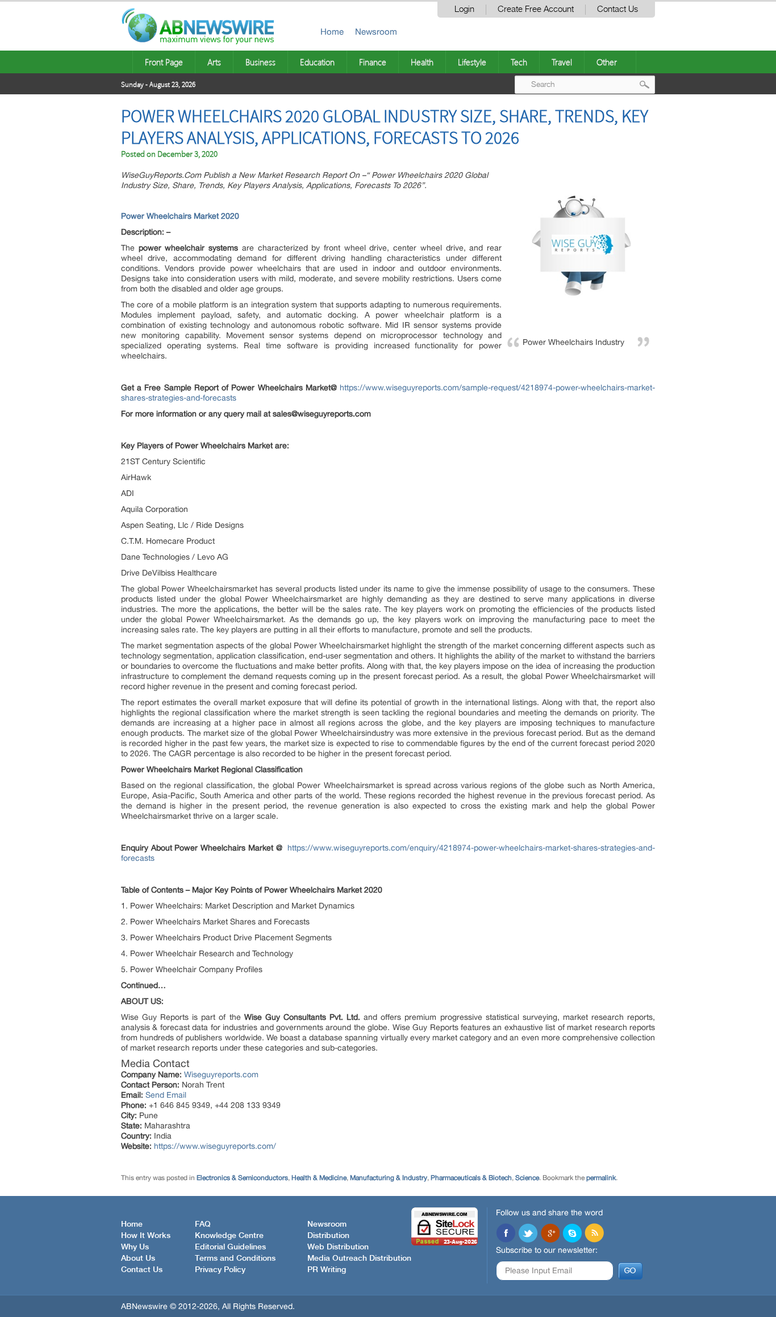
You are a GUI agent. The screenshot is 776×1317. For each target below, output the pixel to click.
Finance (372, 62)
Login (464, 9)
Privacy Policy (220, 1270)
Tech (519, 62)
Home (332, 31)
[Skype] (572, 1234)
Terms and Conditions (235, 1258)
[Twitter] (527, 1234)
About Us (138, 1258)
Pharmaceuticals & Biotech (471, 1178)
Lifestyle (472, 62)
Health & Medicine (319, 1178)
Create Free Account (536, 9)
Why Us (135, 1247)
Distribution (328, 1236)
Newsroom (376, 31)
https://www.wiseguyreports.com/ (215, 1146)
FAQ (203, 1224)
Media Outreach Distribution (359, 1258)
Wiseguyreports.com (221, 1074)
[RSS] (594, 1234)
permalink (601, 1178)
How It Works (145, 1236)
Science (527, 1178)
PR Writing (326, 1270)
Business (260, 62)
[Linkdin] (550, 1234)
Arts (214, 62)
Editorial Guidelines (230, 1247)
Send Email (165, 1094)
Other (606, 62)
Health (422, 62)
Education (317, 62)
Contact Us (617, 9)
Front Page (164, 62)
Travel (562, 62)
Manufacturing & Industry (388, 1178)
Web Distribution (338, 1247)
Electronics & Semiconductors (242, 1178)
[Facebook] (505, 1234)
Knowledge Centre (229, 1236)
